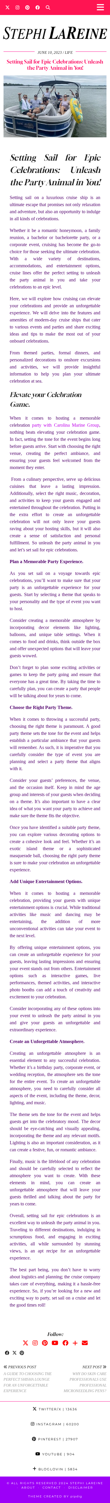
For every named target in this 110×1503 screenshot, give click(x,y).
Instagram (57, 1424)
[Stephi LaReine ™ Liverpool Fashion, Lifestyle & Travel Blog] (55, 25)
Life (69, 52)
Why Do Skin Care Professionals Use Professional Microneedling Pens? (85, 1379)
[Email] (85, 1343)
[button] (102, 7)
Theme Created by (55, 1496)
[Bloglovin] (75, 1343)
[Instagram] (17, 7)
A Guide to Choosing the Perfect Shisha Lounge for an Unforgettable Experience (28, 1379)
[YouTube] (55, 1343)
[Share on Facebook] (7, 1353)
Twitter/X (57, 1409)
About (28, 1487)
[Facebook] (37, 7)
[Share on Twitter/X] (14, 1353)
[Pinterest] (27, 7)
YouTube (58, 1454)
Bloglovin (57, 1469)
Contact (52, 1487)
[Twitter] (7, 7)
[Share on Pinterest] (22, 1353)
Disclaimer (80, 1487)
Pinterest (57, 1439)
